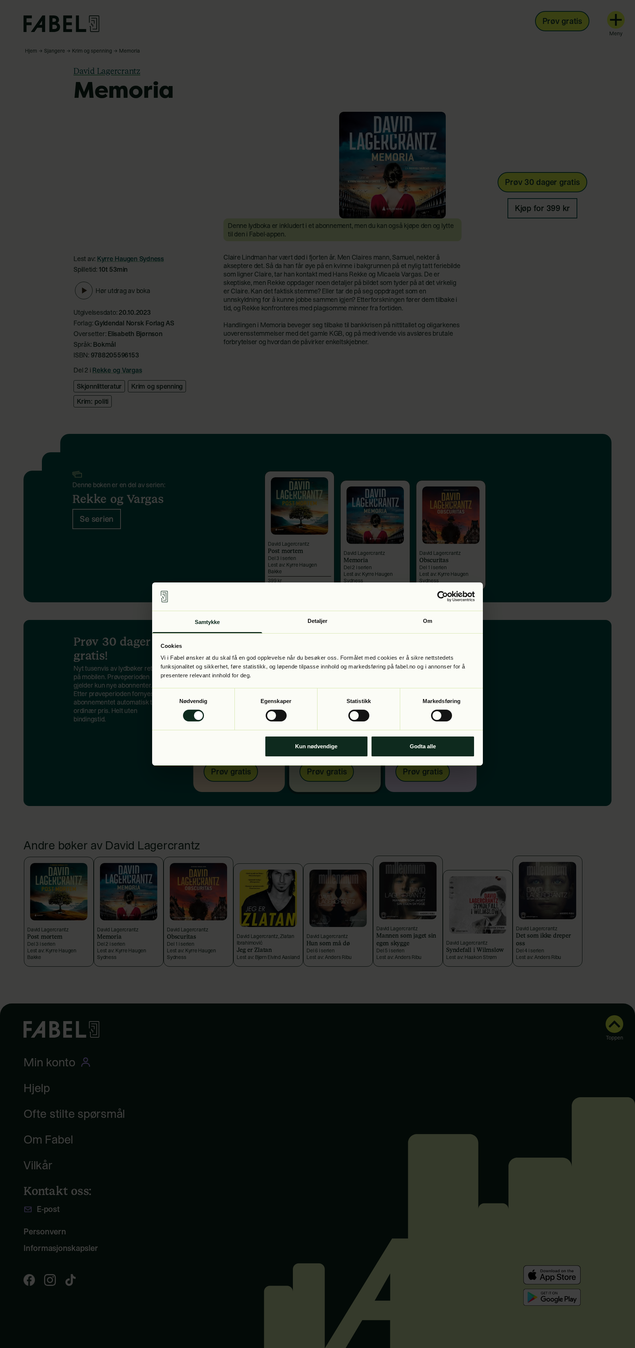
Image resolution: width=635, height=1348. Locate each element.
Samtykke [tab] (207, 622)
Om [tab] (427, 621)
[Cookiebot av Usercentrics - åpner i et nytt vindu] (442, 596)
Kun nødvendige (316, 746)
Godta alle (423, 746)
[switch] (276, 715)
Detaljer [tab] (318, 621)
